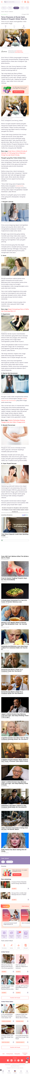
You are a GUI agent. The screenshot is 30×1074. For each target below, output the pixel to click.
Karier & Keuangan (6, 1021)
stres (3, 861)
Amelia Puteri (19, 50)
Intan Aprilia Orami (19, 52)
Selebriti (16, 7)
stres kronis (19, 186)
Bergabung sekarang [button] (18, 91)
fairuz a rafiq (9, 861)
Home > (3, 11)
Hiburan (4, 7)
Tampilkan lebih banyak (15, 997)
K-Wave (10, 7)
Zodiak (22, 7)
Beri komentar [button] (17, 874)
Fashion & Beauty (20, 1042)
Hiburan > (7, 11)
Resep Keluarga (5, 1042)
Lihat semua (25, 906)
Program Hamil (19, 1021)
